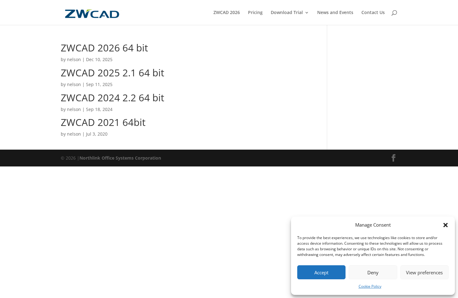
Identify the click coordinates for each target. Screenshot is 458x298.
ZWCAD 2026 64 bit (104, 47)
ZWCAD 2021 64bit (103, 122)
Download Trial (287, 12)
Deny (373, 272)
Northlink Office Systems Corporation (120, 158)
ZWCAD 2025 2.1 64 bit (112, 72)
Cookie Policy (370, 286)
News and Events (335, 12)
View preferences (424, 272)
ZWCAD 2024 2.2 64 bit (112, 97)
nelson (74, 59)
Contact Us (373, 12)
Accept (321, 272)
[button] (445, 225)
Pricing (255, 12)
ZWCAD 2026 (226, 12)
